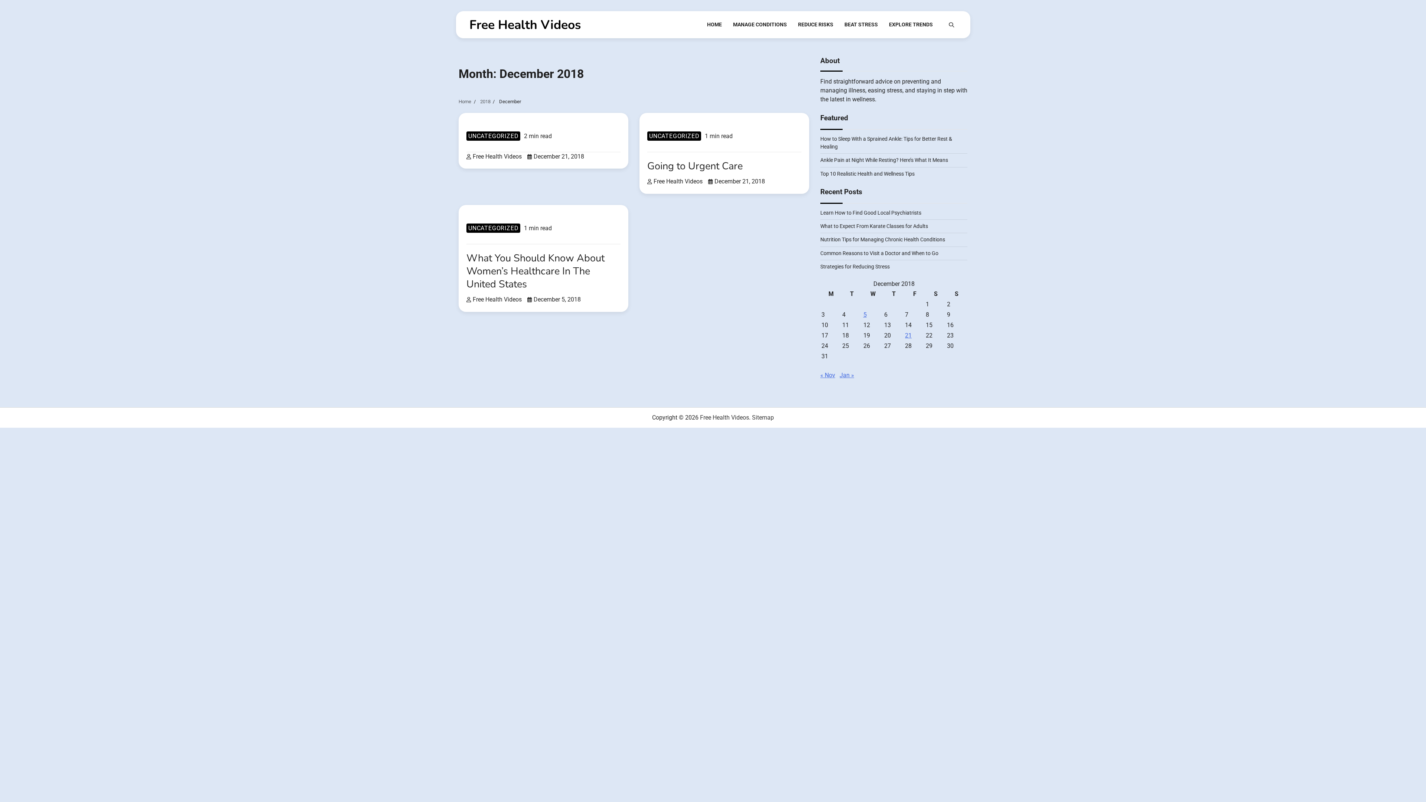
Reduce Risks (815, 24)
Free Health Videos (525, 24)
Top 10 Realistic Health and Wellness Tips (867, 174)
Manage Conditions (760, 24)
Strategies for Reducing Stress (855, 267)
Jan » (847, 375)
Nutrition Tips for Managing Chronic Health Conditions (882, 239)
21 (908, 335)
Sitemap (763, 417)
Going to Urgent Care (695, 166)
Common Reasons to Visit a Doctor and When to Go (879, 253)
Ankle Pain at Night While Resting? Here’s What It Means (884, 160)
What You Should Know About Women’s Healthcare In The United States (535, 271)
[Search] (951, 24)
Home (714, 24)
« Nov (827, 375)
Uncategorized (493, 136)
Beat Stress (861, 24)
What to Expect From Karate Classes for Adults (874, 226)
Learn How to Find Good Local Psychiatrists (870, 213)
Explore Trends (911, 24)
